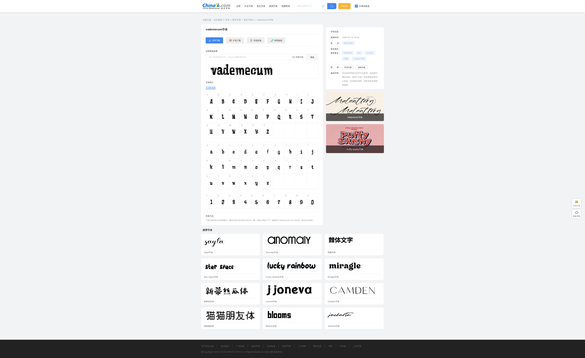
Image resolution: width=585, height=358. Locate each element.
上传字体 (357, 346)
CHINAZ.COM (233, 352)
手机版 (343, 346)
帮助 (330, 346)
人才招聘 (302, 346)
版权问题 (361, 67)
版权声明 (256, 346)
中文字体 (248, 6)
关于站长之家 (207, 346)
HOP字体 (348, 53)
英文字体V (249, 19)
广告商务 (240, 346)
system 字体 (359, 58)
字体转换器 (364, 6)
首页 (238, 6)
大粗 (346, 58)
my (359, 53)
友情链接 (271, 346)
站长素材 (218, 19)
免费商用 (285, 6)
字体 (227, 19)
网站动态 (317, 346)
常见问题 (348, 67)
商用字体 (273, 6)
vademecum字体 (265, 19)
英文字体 (261, 6)
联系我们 (225, 346)
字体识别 (344, 6)
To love (370, 53)
